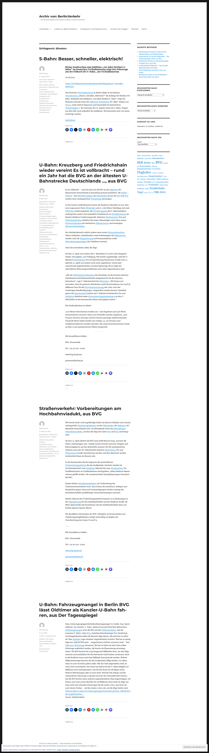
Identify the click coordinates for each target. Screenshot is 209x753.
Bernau (52, 85)
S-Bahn (50, 82)
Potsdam (148, 182)
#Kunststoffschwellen (75, 226)
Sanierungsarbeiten (46, 449)
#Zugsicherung (86, 238)
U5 (149, 193)
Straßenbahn (157, 188)
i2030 (165, 176)
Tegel (140, 192)
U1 (45, 246)
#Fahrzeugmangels (73, 630)
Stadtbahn (140, 189)
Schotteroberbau (45, 239)
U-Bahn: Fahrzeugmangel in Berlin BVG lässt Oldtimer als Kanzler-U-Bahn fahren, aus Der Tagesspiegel (84, 610)
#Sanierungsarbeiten (87, 425)
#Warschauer (71, 453)
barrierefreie (43, 209)
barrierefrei (148, 158)
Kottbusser (43, 447)
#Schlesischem (112, 217)
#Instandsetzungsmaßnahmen (101, 296)
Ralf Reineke (43, 73)
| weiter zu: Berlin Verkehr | (65, 29)
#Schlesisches (79, 260)
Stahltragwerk (44, 241)
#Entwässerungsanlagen (76, 241)
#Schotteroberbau (73, 223)
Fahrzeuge (43, 79)
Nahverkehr (151, 179)
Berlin (147, 162)
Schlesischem (52, 234)
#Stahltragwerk (100, 211)
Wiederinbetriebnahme (47, 250)
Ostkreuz (165, 179)
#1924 (68, 105)
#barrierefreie (80, 293)
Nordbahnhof (44, 96)
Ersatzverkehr (145, 166)
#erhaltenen (104, 102)
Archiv (139, 142)
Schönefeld (153, 185)
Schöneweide (163, 185)
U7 (152, 192)
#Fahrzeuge (79, 645)
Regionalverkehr (162, 182)
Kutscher (42, 230)
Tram (145, 192)
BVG (159, 162)
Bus (153, 163)
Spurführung (53, 451)
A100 (139, 155)
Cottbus (165, 163)
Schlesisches (43, 237)
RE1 (153, 182)
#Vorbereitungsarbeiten (75, 465)
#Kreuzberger (120, 429)
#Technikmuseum (85, 93)
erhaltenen (43, 89)
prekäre (53, 643)
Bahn (161, 155)
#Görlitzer (69, 296)
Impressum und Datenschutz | (93, 29)
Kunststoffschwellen (46, 227)
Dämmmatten (44, 214)
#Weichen (69, 211)
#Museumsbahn (109, 630)
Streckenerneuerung (46, 243)
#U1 (118, 196)
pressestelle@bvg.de (74, 557)
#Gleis (124, 193)
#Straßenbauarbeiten (87, 483)
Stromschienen (51, 105)
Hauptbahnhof (155, 176)
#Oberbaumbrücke (73, 220)
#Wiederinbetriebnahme (84, 275)
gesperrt (160, 173)
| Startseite (44, 29)
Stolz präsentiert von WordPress (71, 743)
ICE (138, 179)
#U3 (126, 196)
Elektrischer (43, 87)
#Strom (68, 196)
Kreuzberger (51, 447)
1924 (40, 85)
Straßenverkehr (44, 437)
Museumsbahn (44, 643)
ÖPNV (163, 192)
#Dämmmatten (102, 223)
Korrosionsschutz (48, 225)
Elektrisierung (53, 87)
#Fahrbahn (91, 208)
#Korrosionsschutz (116, 232)
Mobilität (143, 179)
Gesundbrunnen (142, 176)
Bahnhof (140, 158)
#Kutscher (104, 281)
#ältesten (94, 102)
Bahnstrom (50, 207)
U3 (47, 246)
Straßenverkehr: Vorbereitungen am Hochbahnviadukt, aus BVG (80, 411)
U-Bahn (51, 204)
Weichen (54, 248)
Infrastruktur (43, 204)
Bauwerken (50, 440)
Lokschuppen (52, 94)
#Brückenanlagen (85, 196)
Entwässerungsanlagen (47, 216)
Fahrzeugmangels (45, 641)
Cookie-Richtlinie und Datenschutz (68, 750)
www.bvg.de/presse (73, 550)
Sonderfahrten (44, 98)
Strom (41, 246)
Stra (147, 188)
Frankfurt (154, 173)
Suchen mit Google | (119, 29)
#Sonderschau (71, 96)
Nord (159, 179)
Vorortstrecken (44, 112)
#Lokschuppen (71, 108)
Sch (146, 185)
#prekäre (77, 639)
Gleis (48, 218)
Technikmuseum (45, 108)
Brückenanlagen (45, 211)
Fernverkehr (156, 169)
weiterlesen (70, 120)
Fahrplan (52, 202)
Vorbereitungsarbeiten (47, 456)
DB (138, 166)
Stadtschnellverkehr (46, 103)
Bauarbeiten (43, 202)
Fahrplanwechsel (144, 169)
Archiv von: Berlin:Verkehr (59, 16)
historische (43, 94)
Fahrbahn (42, 218)
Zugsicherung (44, 253)
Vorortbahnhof (44, 110)
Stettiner (42, 105)
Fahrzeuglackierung (46, 92)
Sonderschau (44, 101)
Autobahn (155, 155)
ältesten (46, 85)
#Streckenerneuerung (94, 287)
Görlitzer (54, 218)
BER (140, 162)
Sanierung (43, 234)
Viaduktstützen (44, 248)
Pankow (140, 182)
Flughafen (144, 172)
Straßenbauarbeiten (46, 453)
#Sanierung (96, 199)
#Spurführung (75, 502)
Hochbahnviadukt (45, 221)
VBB (156, 192)
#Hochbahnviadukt (104, 196)
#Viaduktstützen (119, 214)
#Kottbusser (110, 450)
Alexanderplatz (146, 155)
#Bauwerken (108, 425)
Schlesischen (43, 451)
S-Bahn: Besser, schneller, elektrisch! (81, 58)
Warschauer (43, 458)
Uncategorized (50, 636)
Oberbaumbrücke (45, 232)
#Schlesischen (117, 468)
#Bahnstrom (119, 235)
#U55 (89, 633)
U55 (40, 646)
